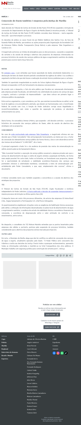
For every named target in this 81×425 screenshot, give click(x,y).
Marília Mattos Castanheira (36, 393)
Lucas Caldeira (32, 383)
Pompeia (43, 8)
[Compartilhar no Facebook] (60, 255)
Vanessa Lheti (32, 413)
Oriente (50, 8)
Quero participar (50, 327)
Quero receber (50, 314)
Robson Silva (31, 409)
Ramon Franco (32, 406)
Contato (55, 346)
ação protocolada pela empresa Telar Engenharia (30, 134)
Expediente (56, 342)
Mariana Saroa (32, 390)
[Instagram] (58, 353)
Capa (3, 339)
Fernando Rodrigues (34, 367)
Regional (64, 8)
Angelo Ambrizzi (33, 342)
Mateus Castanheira (34, 396)
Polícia (26, 8)
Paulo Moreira (32, 403)
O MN (54, 339)
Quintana (57, 8)
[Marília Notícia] (7, 3)
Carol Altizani (32, 349)
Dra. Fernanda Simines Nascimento (34, 363)
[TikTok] (66, 353)
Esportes (5, 359)
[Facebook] (54, 353)
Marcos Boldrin (32, 387)
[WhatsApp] (62, 353)
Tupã (70, 8)
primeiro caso (9, 73)
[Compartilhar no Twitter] (63, 255)
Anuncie (55, 349)
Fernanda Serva (32, 359)
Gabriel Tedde (32, 370)
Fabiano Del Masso (33, 355)
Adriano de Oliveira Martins (36, 339)
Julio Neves (31, 380)
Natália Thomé (32, 400)
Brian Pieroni (31, 346)
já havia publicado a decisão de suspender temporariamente (49, 191)
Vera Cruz (76, 8)
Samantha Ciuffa (8, 24)
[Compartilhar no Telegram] (70, 255)
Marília (32, 8)
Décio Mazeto (32, 352)
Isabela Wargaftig (33, 373)
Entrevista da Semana (10, 352)
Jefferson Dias (32, 377)
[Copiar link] (57, 255)
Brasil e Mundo (7, 355)
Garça (38, 8)
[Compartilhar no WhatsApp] (67, 255)
